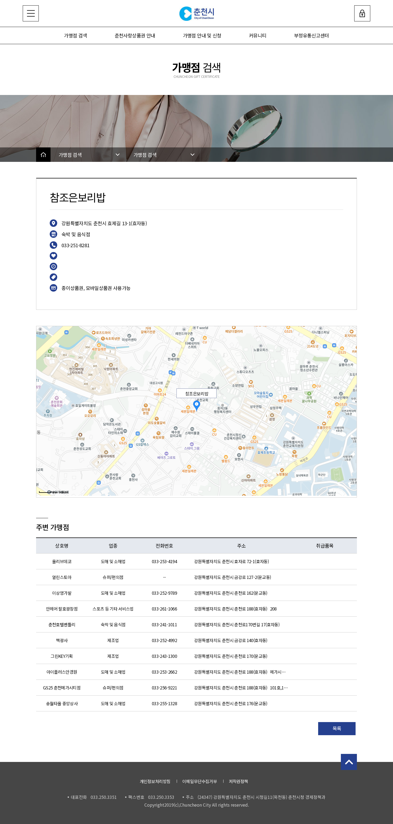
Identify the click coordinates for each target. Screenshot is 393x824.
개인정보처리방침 (155, 781)
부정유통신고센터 (311, 35)
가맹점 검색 (75, 35)
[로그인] (362, 13)
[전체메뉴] (31, 13)
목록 (337, 728)
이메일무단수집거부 (199, 781)
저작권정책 (238, 781)
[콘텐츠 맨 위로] (349, 762)
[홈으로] (43, 154)
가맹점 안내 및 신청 (202, 35)
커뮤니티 (257, 35)
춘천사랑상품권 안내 (135, 35)
